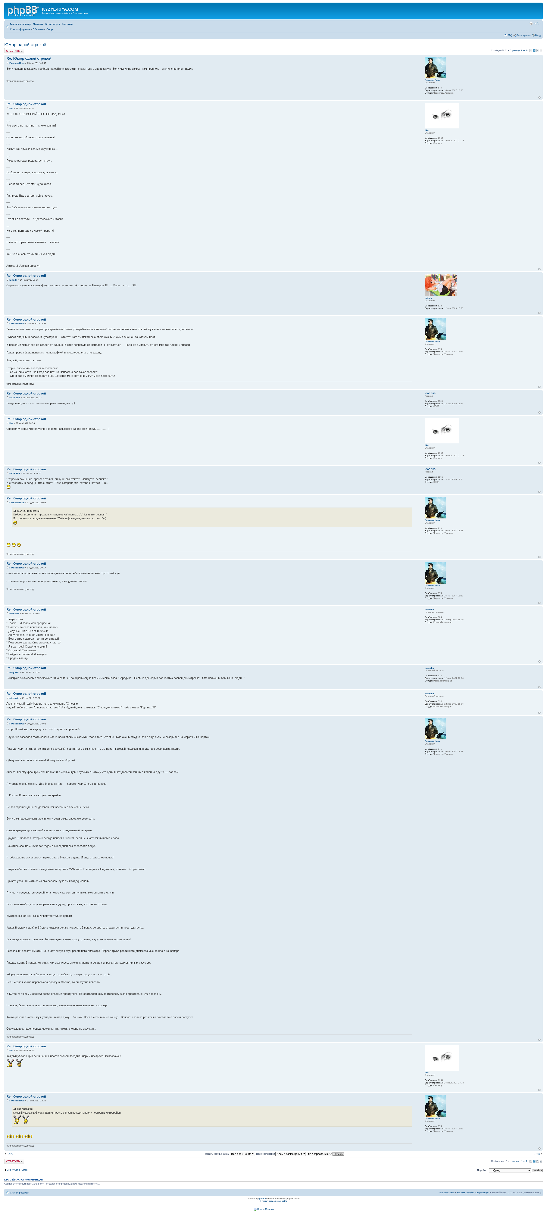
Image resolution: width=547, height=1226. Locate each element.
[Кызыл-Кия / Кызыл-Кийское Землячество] (23, 10)
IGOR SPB (14, 397)
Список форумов (20, 29)
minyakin (14, 613)
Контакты (67, 24)
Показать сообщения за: (216, 1153)
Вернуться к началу (539, 97)
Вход (538, 35)
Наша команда (446, 1192)
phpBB (262, 1198)
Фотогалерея (52, 24)
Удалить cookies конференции (473, 1192)
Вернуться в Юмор (17, 1170)
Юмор (49, 29)
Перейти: (482, 1170)
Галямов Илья (17, 63)
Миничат (38, 24)
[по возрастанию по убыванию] (325, 1153)
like (11, 108)
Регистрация (524, 35)
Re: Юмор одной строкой (28, 58)
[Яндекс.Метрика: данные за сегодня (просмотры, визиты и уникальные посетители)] (264, 1209)
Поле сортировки (265, 1153)
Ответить (9, 49)
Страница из (518, 50)
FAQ (509, 35)
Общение (38, 29)
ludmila (13, 280)
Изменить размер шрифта (537, 23)
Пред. (10, 1153)
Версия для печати (531, 23)
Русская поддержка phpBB (273, 1201)
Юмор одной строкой (25, 44)
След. (537, 1153)
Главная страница (20, 24)
